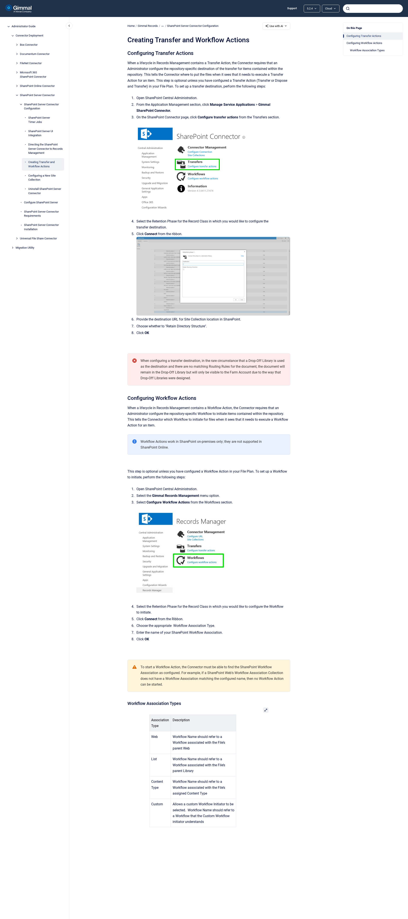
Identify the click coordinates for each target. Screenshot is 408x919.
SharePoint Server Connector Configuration (41, 106)
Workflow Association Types (367, 50)
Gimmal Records (148, 25)
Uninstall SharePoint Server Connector (44, 191)
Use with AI (276, 26)
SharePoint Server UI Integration (40, 133)
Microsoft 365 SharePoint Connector (33, 75)
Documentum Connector (34, 54)
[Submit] (347, 8)
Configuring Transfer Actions (364, 36)
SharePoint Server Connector (37, 95)
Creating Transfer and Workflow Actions (41, 164)
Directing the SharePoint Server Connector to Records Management (45, 149)
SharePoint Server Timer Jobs (39, 120)
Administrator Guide (24, 26)
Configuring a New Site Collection (42, 177)
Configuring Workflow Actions (364, 43)
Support (292, 8)
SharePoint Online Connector (37, 86)
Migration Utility (25, 247)
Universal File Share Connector (38, 238)
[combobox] (373, 9)
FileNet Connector (31, 63)
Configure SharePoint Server (41, 202)
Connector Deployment (29, 35)
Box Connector (28, 45)
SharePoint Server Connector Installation (41, 227)
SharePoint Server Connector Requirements (41, 214)
